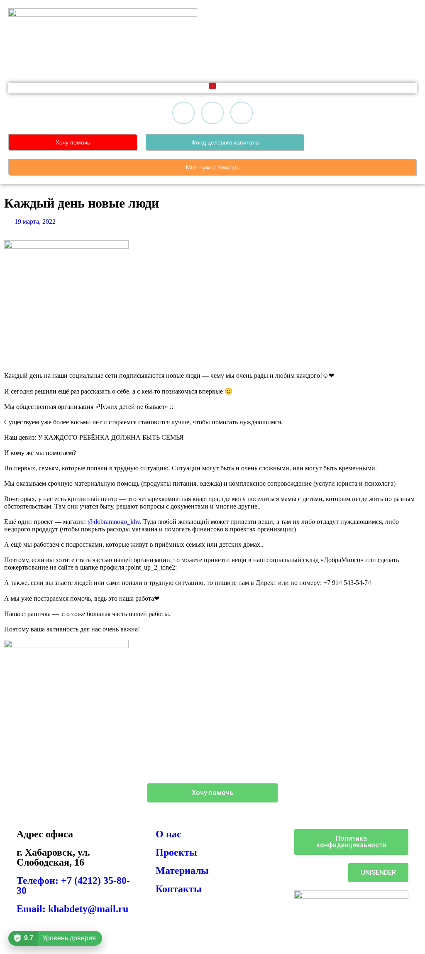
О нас (168, 834)
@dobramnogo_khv (114, 521)
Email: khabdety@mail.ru (72, 908)
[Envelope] (241, 113)
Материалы (182, 870)
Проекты (176, 852)
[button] (212, 86)
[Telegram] (212, 113)
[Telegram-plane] (296, 793)
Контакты (179, 888)
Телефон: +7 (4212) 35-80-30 (73, 885)
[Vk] (183, 113)
